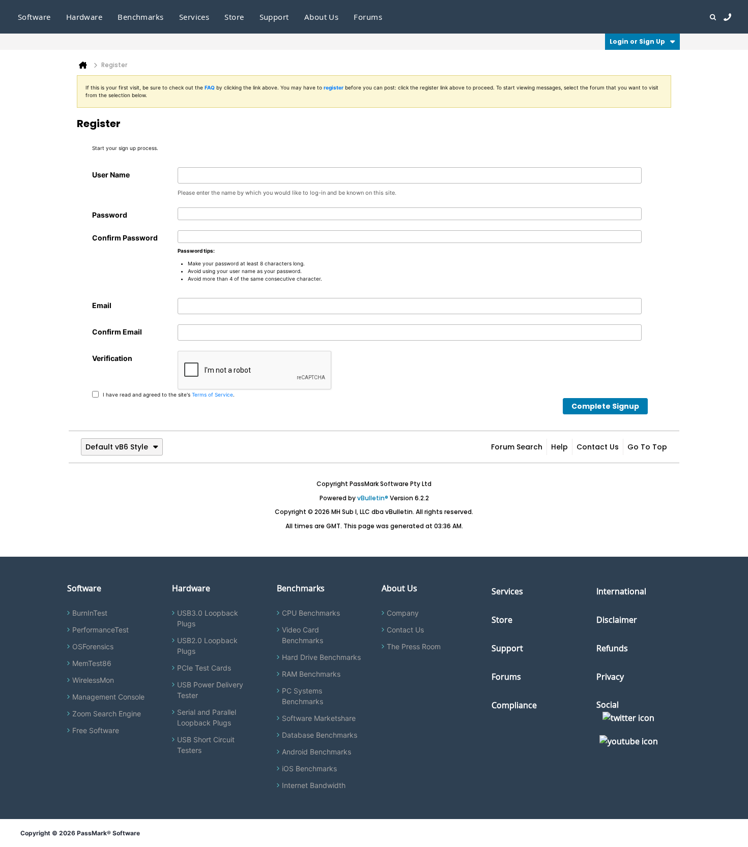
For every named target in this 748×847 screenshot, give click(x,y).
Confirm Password (125, 237)
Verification (112, 358)
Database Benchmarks (319, 735)
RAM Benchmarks (311, 674)
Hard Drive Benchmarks (321, 657)
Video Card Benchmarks (302, 635)
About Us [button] (321, 17)
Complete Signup (605, 406)
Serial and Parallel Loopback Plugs (206, 717)
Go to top (647, 447)
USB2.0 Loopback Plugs (207, 645)
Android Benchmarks (316, 751)
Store (502, 619)
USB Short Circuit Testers (206, 744)
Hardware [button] (84, 17)
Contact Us (598, 447)
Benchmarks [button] (141, 17)
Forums (368, 17)
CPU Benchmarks (311, 613)
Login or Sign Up (637, 41)
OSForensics (92, 646)
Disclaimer (616, 619)
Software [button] (34, 17)
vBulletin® (372, 498)
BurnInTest (89, 613)
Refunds (612, 648)
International (621, 591)
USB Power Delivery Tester (210, 690)
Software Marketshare (319, 718)
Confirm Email (117, 331)
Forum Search (516, 447)
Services (507, 591)
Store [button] (234, 17)
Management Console (108, 696)
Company (403, 613)
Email (101, 305)
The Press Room (414, 646)
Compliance (514, 705)
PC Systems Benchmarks (302, 696)
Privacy (610, 676)
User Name (111, 174)
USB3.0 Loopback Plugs (207, 618)
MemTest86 (91, 663)
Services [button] (194, 17)
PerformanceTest (100, 629)
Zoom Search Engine (106, 713)
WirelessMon (93, 680)
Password (109, 214)
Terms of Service (212, 394)
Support (274, 17)
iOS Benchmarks (309, 768)
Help (559, 447)
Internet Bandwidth (314, 785)
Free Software (95, 730)
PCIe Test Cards (204, 667)
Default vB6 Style (116, 447)
